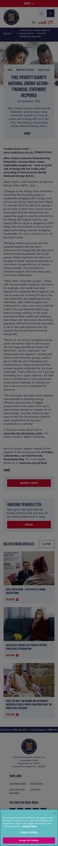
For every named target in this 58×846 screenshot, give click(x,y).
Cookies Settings (29, 832)
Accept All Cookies (29, 840)
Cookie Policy (29, 826)
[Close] (54, 813)
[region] (29, 827)
